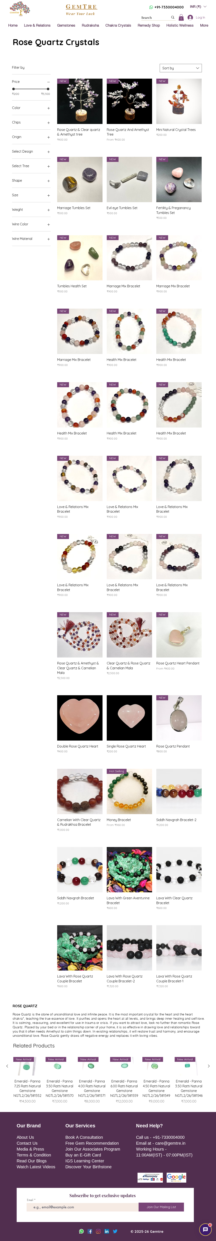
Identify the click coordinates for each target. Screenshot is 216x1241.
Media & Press (30, 1149)
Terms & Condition (34, 1155)
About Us (25, 1137)
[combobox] (181, 68)
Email (30, 1200)
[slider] (13, 88)
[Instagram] (98, 1231)
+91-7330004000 (169, 7)
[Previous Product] (7, 1066)
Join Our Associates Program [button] (92, 1149)
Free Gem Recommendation (92, 1143)
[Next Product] (208, 1066)
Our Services (80, 1125)
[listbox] (198, 6)
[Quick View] (80, 718)
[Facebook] (90, 1231)
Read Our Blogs (32, 1161)
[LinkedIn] (106, 1231)
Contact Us (27, 1143)
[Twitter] (115, 1231)
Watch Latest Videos (36, 1166)
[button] (198, 6)
